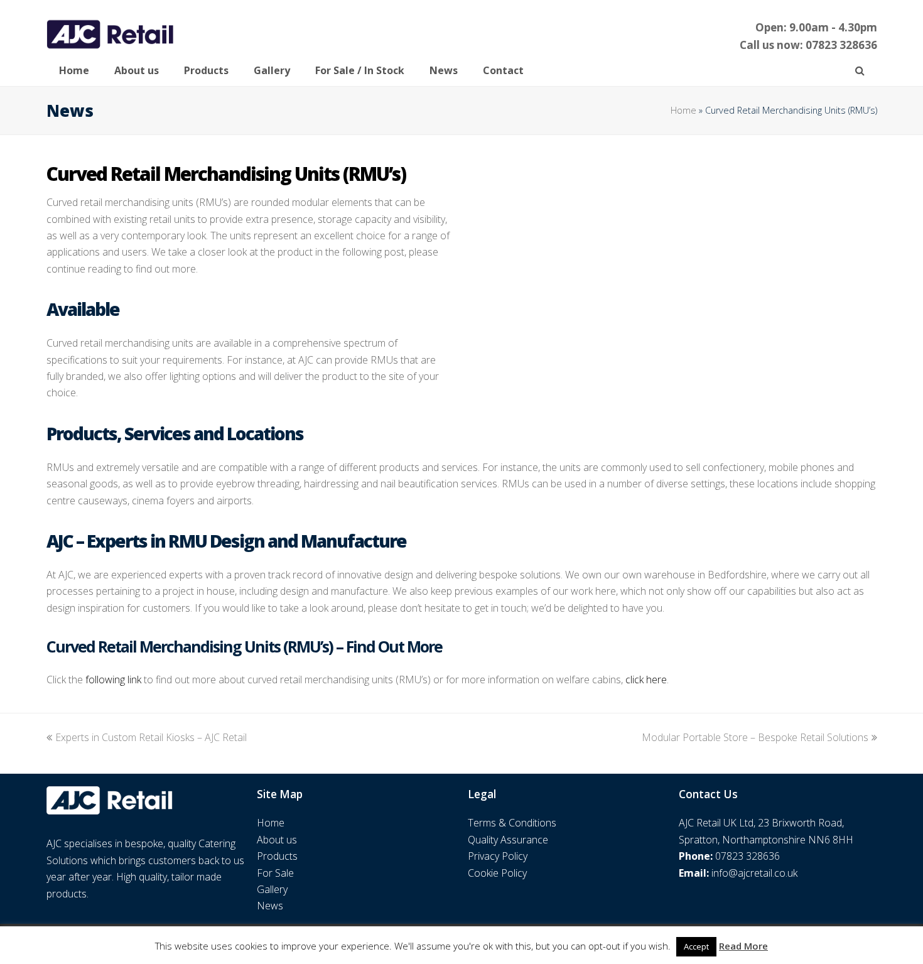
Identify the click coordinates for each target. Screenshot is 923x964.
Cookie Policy (497, 873)
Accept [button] (696, 946)
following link (113, 679)
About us (277, 840)
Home (683, 110)
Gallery (272, 889)
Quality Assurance (508, 840)
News (270, 906)
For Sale (275, 873)
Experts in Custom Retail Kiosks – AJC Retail (151, 737)
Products (277, 856)
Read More (743, 946)
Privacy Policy (497, 856)
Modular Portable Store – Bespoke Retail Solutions (755, 737)
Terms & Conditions (512, 823)
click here (646, 679)
